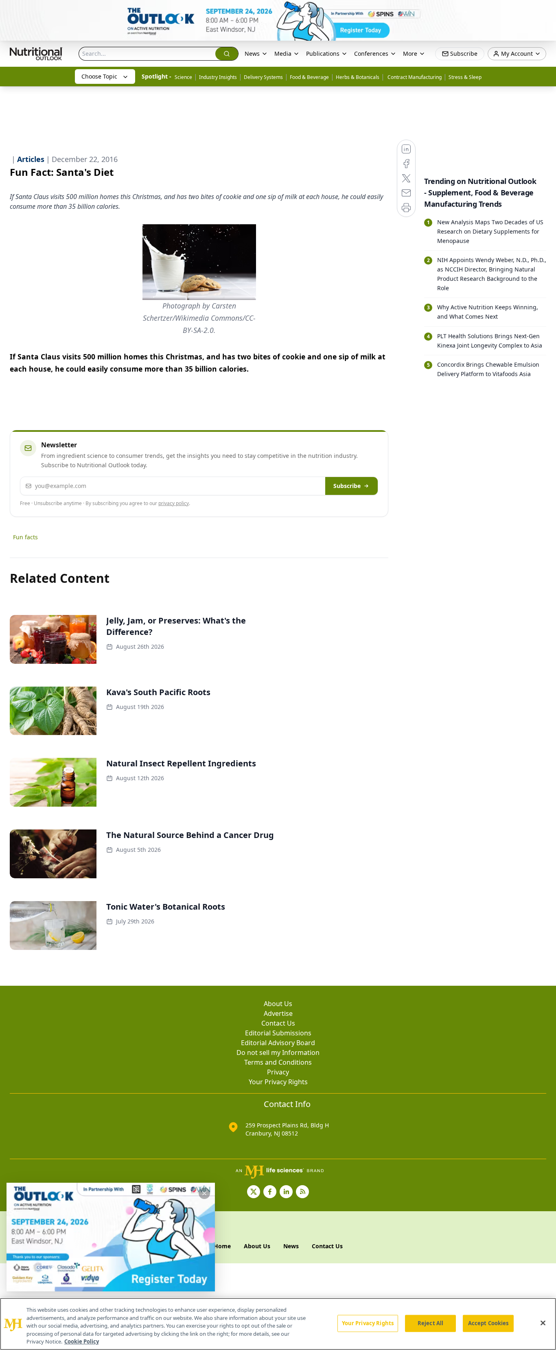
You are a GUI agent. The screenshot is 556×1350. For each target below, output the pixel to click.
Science (183, 77)
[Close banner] (545, 10)
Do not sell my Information (278, 1052)
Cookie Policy (81, 1341)
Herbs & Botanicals (357, 77)
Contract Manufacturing (414, 77)
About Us (278, 1003)
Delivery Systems (263, 77)
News (252, 53)
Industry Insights (218, 77)
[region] (278, 1324)
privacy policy (173, 503)
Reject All (430, 1323)
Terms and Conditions (278, 1062)
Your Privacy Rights (278, 1081)
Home (222, 1246)
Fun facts (25, 537)
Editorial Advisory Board (278, 1042)
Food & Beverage (309, 77)
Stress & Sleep (465, 77)
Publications (322, 53)
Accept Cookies (488, 1323)
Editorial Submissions (278, 1032)
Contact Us (278, 1023)
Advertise (278, 1013)
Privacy (278, 1072)
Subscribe (347, 486)
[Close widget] (204, 1193)
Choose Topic (99, 76)
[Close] (543, 1323)
